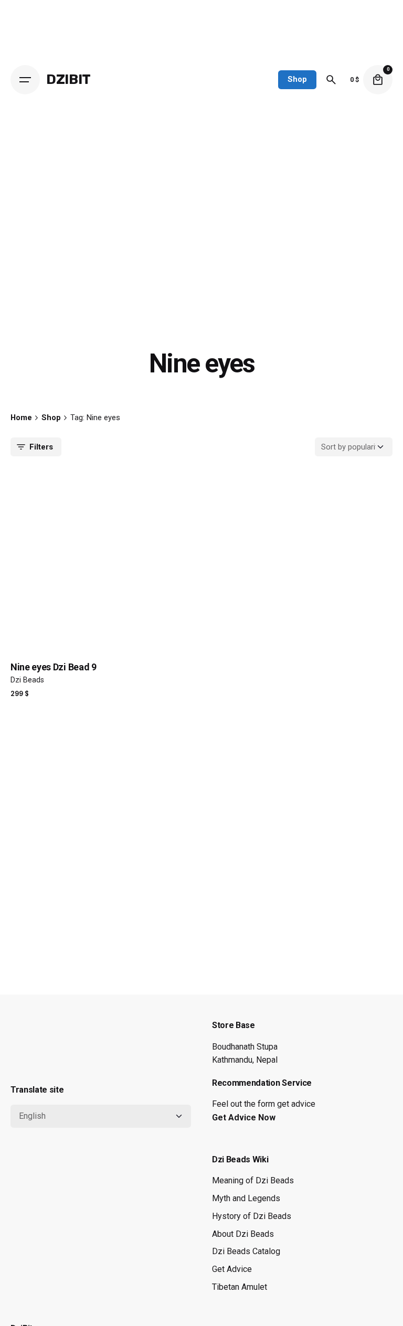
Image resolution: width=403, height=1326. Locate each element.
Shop (297, 79)
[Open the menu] (25, 79)
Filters (41, 447)
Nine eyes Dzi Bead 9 (53, 666)
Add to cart (37, 705)
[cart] (378, 79)
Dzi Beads (27, 680)
